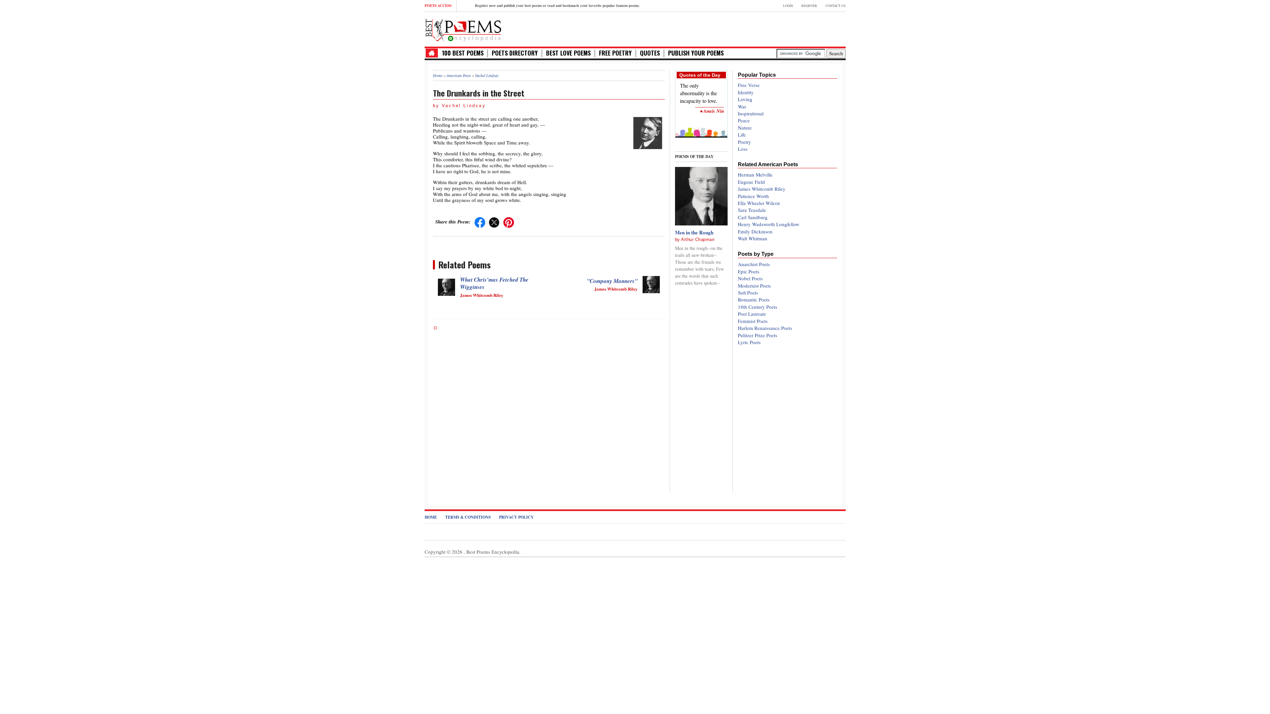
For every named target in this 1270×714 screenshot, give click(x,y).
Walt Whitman (752, 238)
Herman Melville (755, 174)
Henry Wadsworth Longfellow (768, 224)
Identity (746, 92)
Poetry (744, 142)
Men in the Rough (694, 232)
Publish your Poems (696, 53)
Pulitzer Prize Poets (757, 335)
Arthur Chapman (697, 239)
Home (431, 517)
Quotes (650, 53)
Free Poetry (615, 53)
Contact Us (836, 5)
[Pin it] (508, 221)
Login (788, 5)
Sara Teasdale (752, 210)
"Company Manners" (612, 281)
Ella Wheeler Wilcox (759, 203)
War (742, 106)
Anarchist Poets (754, 264)
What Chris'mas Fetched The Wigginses (494, 283)
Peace (744, 120)
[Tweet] (494, 221)
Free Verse (749, 85)
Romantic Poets (754, 299)
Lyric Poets (749, 342)
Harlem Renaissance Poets (765, 328)
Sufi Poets (748, 292)
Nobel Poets (750, 278)
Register (809, 5)
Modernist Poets (754, 285)
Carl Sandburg (753, 217)
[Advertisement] (768, 28)
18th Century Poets (757, 306)
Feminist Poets (753, 321)
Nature (745, 127)
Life (742, 134)
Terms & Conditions (468, 517)
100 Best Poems (463, 53)
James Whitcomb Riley (761, 188)
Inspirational (751, 113)
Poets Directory (515, 53)
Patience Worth (753, 196)
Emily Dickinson (755, 231)
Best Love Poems (568, 53)
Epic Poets (748, 271)
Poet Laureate (752, 313)
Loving (745, 99)
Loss (742, 148)
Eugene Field (751, 181)
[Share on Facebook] (480, 221)
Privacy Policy (516, 517)
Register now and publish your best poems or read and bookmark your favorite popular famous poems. (557, 5)
